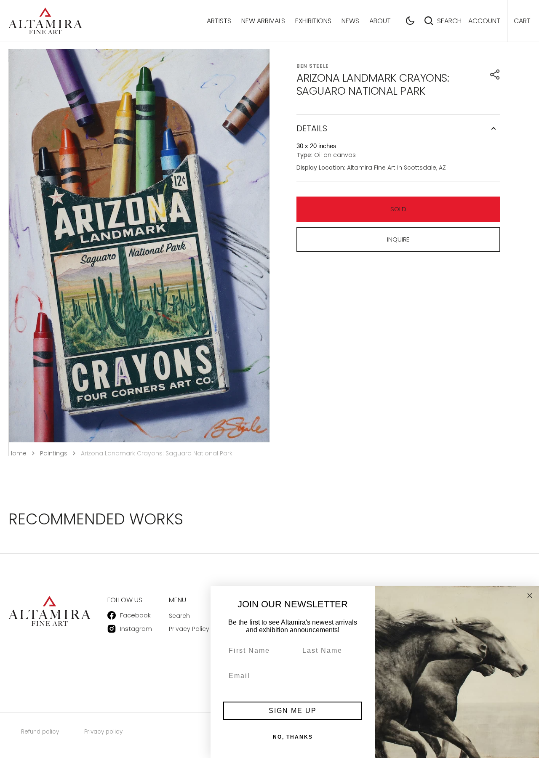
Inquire (398, 239)
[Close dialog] (530, 595)
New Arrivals (263, 21)
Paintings (53, 453)
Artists (219, 21)
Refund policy (40, 732)
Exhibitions (313, 21)
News (350, 21)
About (380, 21)
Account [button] (484, 21)
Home (17, 453)
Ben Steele (312, 65)
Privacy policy (103, 732)
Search (449, 21)
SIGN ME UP (293, 710)
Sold (398, 209)
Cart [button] (522, 21)
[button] (410, 20)
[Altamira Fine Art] (45, 21)
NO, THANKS (293, 737)
